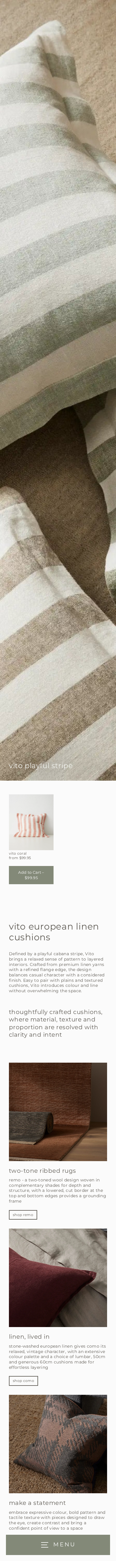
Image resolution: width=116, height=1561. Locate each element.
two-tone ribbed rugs (42, 1170)
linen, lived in (29, 1336)
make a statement (37, 1502)
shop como (23, 1380)
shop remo (23, 1214)
